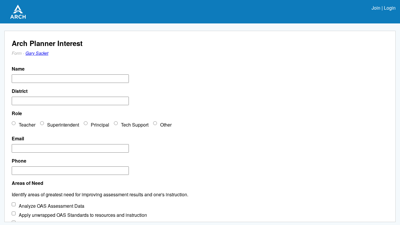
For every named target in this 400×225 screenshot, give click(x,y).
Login (390, 7)
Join (376, 7)
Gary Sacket (36, 53)
